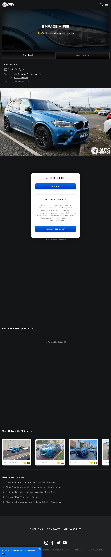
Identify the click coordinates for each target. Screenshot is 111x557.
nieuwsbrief (73, 529)
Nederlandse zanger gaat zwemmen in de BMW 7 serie (31, 492)
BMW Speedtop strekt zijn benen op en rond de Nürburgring (34, 487)
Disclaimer (97, 549)
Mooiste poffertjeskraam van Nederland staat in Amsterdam (33, 502)
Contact (53, 529)
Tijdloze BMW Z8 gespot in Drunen (22, 497)
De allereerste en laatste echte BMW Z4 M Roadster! (30, 482)
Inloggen (55, 186)
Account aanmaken (55, 229)
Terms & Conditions (55, 549)
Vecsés (17, 78)
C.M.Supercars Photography (26, 74)
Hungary (24, 78)
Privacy (79, 549)
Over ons (36, 529)
